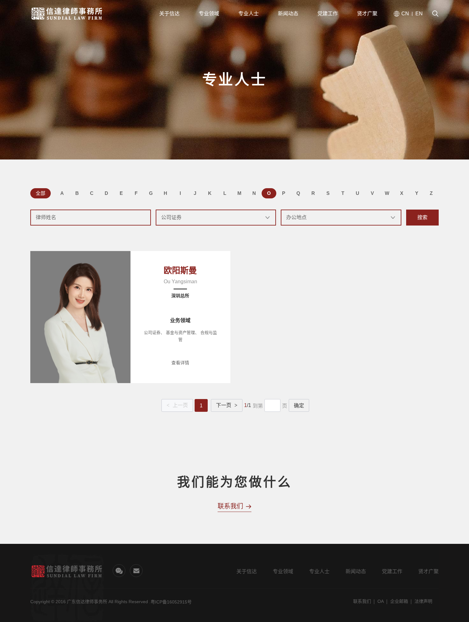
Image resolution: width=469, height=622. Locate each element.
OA (380, 601)
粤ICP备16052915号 (171, 601)
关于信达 (246, 571)
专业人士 (319, 571)
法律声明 (423, 601)
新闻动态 (356, 571)
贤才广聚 (428, 571)
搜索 (422, 217)
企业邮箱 (399, 601)
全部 (40, 193)
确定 (299, 405)
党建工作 (392, 571)
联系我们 (362, 601)
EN (419, 13)
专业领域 (283, 571)
